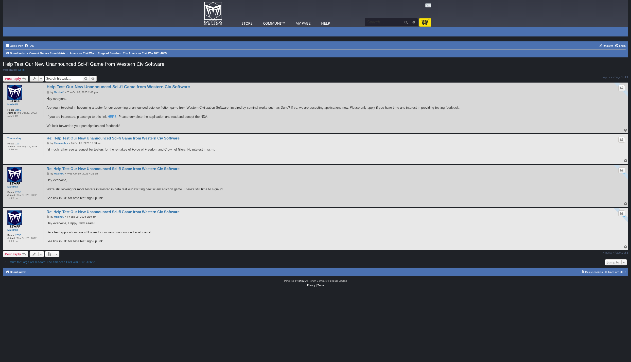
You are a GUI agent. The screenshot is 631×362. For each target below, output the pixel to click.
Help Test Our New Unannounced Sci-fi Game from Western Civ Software (83, 64)
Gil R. (21, 69)
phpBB (302, 280)
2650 (18, 109)
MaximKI (12, 104)
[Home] (213, 13)
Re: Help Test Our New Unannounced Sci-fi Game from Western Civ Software (113, 138)
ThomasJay (14, 138)
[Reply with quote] (621, 88)
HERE (112, 117)
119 (17, 143)
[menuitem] (29, 46)
